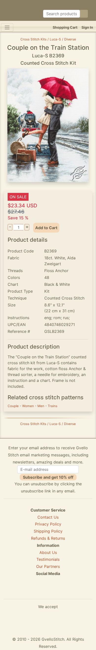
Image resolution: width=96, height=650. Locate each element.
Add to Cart (46, 227)
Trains (52, 406)
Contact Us (48, 517)
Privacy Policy (48, 524)
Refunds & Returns (48, 538)
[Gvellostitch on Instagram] (65, 591)
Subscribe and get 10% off (48, 477)
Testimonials (48, 559)
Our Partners (48, 566)
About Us (48, 552)
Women (28, 406)
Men (41, 406)
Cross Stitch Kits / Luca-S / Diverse (48, 39)
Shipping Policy (48, 531)
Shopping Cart (65, 27)
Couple (14, 406)
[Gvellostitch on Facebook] (31, 591)
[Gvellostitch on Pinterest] (48, 591)
